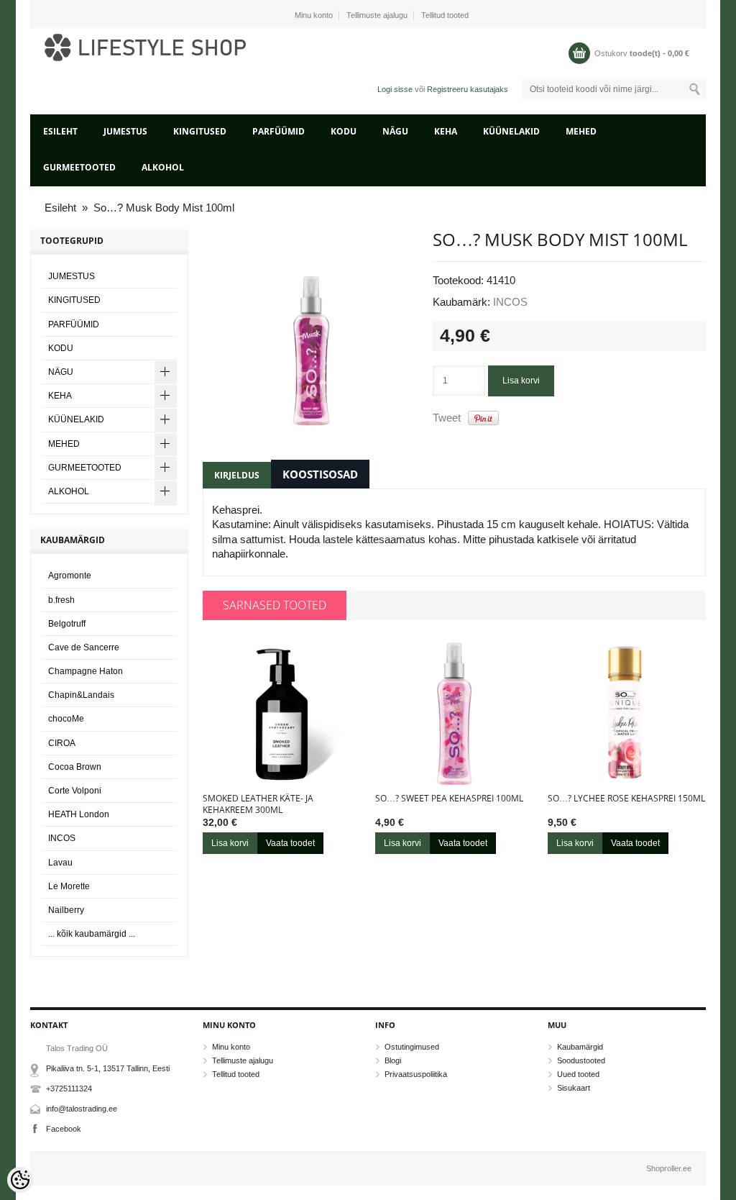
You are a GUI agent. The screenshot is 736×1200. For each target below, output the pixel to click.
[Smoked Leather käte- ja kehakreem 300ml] (282, 714)
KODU (343, 131)
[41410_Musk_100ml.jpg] (310, 338)
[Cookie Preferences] (20, 1180)
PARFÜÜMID (278, 131)
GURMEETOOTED (79, 167)
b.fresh (61, 600)
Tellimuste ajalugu (377, 15)
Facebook (63, 1128)
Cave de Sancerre (83, 647)
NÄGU (395, 131)
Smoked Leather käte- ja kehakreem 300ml (258, 804)
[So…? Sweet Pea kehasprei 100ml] (454, 714)
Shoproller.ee (668, 1168)
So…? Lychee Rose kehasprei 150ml (626, 798)
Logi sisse (395, 89)
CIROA (61, 743)
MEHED (581, 131)
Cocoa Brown (74, 767)
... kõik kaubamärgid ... (91, 934)
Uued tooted (578, 1074)
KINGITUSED (199, 131)
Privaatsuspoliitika (416, 1074)
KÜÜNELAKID (511, 131)
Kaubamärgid (580, 1046)
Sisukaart (573, 1087)
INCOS (510, 302)
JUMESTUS (125, 131)
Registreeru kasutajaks (467, 89)
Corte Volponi (74, 791)
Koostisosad (320, 474)
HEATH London (78, 814)
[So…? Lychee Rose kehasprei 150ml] (627, 714)
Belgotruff (67, 624)
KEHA (445, 131)
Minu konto (314, 15)
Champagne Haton (85, 671)
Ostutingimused (412, 1046)
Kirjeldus (236, 475)
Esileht (60, 131)
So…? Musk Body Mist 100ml (163, 207)
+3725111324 (69, 1088)
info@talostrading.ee (81, 1108)
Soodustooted (581, 1060)
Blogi (393, 1060)
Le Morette (69, 886)
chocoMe (66, 719)
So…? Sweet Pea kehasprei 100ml (449, 798)
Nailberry (66, 910)
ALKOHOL (163, 167)
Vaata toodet (290, 843)
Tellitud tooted (445, 15)
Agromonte (69, 576)
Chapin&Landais (81, 695)
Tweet (447, 418)
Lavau (60, 863)
